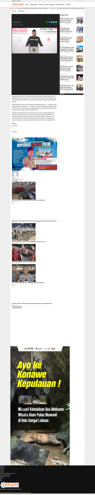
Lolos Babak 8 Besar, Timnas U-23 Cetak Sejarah (24, 261)
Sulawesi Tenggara (49, 4)
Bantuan (2, 477)
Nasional (41, 4)
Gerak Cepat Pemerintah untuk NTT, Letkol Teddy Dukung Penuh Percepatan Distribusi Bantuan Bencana (67, 78)
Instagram (2, 467)
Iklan (1, 479)
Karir (1, 480)
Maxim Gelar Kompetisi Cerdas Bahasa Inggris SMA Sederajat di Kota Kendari (66, 58)
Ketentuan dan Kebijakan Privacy (7, 473)
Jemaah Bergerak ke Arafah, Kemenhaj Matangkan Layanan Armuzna (29, 241)
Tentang (2, 472)
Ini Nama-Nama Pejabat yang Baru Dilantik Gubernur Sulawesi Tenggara (32, 8)
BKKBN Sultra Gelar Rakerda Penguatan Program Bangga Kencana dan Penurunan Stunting (34, 221)
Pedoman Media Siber (5, 474)
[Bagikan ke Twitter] (51, 22)
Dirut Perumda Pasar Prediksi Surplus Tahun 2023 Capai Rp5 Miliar (28, 200)
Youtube (2, 470)
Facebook (2, 466)
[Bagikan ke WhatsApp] (54, 22)
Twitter (1, 469)
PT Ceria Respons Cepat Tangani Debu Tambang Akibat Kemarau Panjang (67, 49)
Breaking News (33, 4)
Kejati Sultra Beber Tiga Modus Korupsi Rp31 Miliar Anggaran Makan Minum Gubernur (66, 87)
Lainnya (68, 4)
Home (27, 4)
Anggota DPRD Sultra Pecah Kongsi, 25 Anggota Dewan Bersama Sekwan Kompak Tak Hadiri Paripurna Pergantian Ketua (66, 39)
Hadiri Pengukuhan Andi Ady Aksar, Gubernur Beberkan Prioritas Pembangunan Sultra (66, 20)
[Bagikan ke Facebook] (49, 22)
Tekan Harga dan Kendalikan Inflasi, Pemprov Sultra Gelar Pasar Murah (66, 30)
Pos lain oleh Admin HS (17, 179)
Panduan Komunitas (5, 476)
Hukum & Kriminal (60, 4)
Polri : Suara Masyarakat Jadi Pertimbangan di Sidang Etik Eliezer (28, 282)
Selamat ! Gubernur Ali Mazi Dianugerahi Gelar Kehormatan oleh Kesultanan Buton (32, 303)
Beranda (14, 11)
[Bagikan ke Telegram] (56, 22)
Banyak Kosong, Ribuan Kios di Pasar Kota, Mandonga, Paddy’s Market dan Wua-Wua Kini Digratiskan (66, 68)
